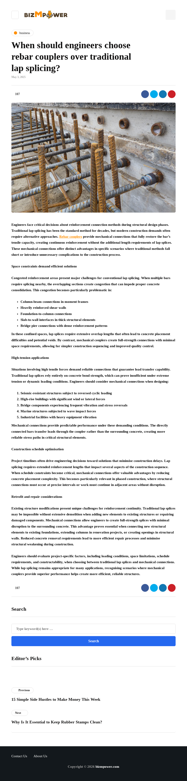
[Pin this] (172, 94)
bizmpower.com (107, 766)
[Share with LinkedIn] (163, 94)
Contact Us (19, 756)
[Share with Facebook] (145, 94)
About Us (40, 756)
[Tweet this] (154, 94)
